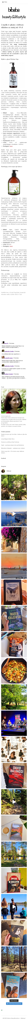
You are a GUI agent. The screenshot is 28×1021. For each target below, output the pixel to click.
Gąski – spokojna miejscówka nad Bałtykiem (12, 445)
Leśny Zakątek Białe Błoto (8, 439)
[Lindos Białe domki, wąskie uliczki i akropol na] (14, 540)
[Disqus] (14, 318)
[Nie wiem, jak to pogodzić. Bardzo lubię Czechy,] (14, 854)
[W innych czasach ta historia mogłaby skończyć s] (14, 933)
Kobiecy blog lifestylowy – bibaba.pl (16, 1018)
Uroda (11, 292)
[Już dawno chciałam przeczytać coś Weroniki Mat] (14, 592)
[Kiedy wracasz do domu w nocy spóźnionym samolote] (14, 566)
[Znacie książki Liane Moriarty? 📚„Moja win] (14, 985)
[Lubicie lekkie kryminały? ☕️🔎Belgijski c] (14, 828)
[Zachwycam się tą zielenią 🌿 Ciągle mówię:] (14, 697)
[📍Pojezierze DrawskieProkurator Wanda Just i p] (14, 644)
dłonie (18, 292)
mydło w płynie (10, 294)
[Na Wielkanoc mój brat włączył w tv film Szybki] (14, 959)
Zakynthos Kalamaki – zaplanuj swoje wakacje (13, 448)
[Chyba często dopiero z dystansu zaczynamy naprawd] (14, 906)
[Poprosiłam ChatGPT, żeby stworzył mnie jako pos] (14, 749)
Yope (20, 294)
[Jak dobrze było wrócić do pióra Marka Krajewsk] (14, 618)
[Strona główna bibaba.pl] (14, 13)
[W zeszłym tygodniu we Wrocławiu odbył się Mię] (14, 723)
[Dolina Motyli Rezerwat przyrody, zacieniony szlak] (14, 487)
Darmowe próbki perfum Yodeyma (10, 442)
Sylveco (17, 294)
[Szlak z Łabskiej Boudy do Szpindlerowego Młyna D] (14, 802)
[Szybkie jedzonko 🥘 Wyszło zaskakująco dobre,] (14, 671)
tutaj (11, 146)
